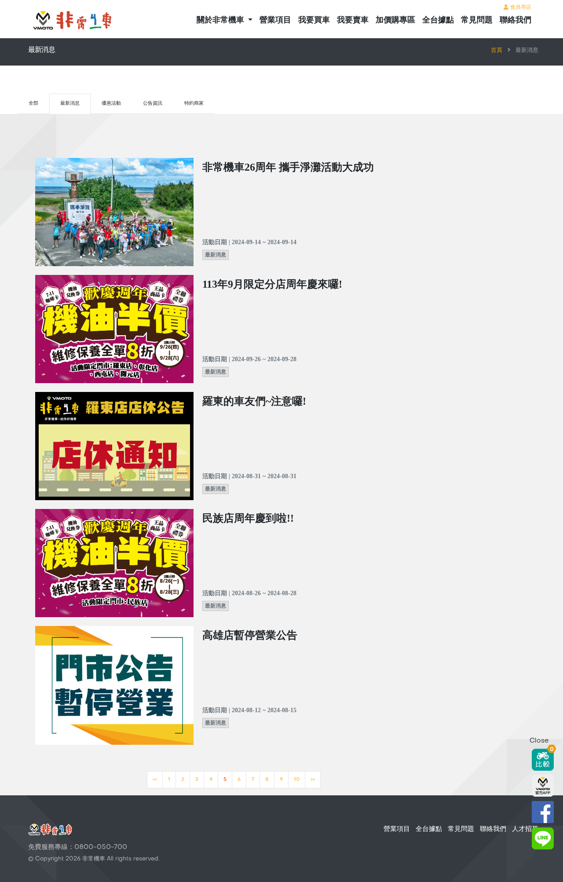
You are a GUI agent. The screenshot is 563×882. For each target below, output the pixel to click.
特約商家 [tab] (194, 103)
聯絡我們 (515, 20)
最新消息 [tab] (70, 103)
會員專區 (519, 7)
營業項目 (275, 20)
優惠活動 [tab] (111, 103)
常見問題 (477, 20)
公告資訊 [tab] (152, 103)
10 (297, 779)
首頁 (496, 50)
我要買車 (314, 20)
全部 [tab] (33, 103)
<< (155, 779)
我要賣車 (353, 20)
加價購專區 (395, 20)
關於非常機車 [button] (221, 20)
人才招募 (525, 829)
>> (313, 779)
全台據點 (438, 20)
